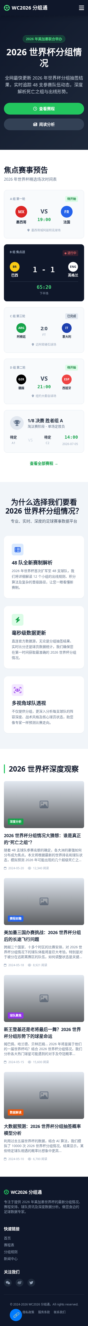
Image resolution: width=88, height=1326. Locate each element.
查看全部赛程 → (44, 463)
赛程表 (9, 1245)
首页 (7, 1238)
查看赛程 (47, 108)
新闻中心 (11, 1258)
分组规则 (11, 1251)
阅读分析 (47, 124)
